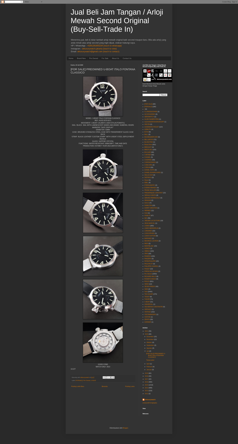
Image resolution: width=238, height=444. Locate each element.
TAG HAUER (148, 294)
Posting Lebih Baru (77, 386)
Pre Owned (93, 58)
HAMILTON (148, 205)
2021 (146, 331)
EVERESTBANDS (150, 188)
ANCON (147, 124)
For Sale (105, 58)
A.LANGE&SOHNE (150, 111)
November (150, 339)
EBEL (146, 182)
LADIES (147, 226)
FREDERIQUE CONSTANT (153, 193)
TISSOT (147, 297)
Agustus (149, 348)
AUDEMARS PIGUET (151, 127)
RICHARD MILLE (150, 276)
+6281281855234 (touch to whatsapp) (104, 45)
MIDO (146, 243)
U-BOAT (93, 380)
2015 (146, 385)
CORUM (147, 167)
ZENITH (147, 319)
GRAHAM (147, 200)
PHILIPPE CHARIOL (151, 266)
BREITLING (148, 150)
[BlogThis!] (106, 377)
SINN (146, 289)
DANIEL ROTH (149, 170)
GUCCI (146, 203)
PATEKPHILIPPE (150, 261)
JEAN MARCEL (149, 223)
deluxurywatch (150, 399)
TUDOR (147, 299)
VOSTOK (147, 317)
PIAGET (147, 269)
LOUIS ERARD (149, 233)
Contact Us (127, 58)
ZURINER (147, 322)
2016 (146, 382)
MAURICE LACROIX (151, 241)
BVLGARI (147, 152)
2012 (146, 394)
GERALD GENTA (150, 195)
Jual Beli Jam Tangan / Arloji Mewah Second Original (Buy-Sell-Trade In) (117, 20)
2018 (146, 376)
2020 (146, 334)
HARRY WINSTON (150, 208)
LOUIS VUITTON (150, 236)
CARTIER (147, 155)
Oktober (149, 342)
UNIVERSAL (148, 304)
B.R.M (146, 132)
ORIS (146, 253)
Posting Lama (129, 386)
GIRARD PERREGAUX (152, 198)
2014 (146, 388)
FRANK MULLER (150, 190)
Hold (146, 213)
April (148, 364)
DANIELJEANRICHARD (152, 172)
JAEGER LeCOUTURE (152, 221)
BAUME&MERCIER (151, 137)
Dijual (146, 180)
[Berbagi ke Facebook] (111, 377)
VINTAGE (147, 312)
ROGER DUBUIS (150, 279)
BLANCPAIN (148, 142)
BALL (146, 134)
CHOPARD (148, 160)
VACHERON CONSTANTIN (153, 307)
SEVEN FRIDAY (149, 286)
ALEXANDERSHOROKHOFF (154, 122)
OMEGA (147, 251)
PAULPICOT (148, 264)
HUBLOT (147, 215)
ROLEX (146, 281)
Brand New (81, 58)
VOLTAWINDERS (150, 314)
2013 (146, 391)
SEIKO (146, 284)
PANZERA (147, 259)
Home (71, 58)
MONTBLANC (149, 246)
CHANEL (147, 157)
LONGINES (148, 231)
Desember (150, 336)
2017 (146, 379)
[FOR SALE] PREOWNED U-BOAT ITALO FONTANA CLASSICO (155, 355)
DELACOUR (148, 175)
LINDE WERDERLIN (151, 228)
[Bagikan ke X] (108, 377)
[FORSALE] (79, 380)
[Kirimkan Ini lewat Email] (104, 377)
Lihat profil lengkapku (150, 403)
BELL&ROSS (148, 139)
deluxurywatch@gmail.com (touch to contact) (98, 51)
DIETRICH (147, 177)
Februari (149, 367)
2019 (146, 373)
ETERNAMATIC (149, 185)
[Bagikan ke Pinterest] (113, 377)
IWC (145, 218)
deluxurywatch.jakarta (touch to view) (99, 48)
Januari (149, 370)
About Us (115, 58)
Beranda (105, 386)
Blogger (125, 428)
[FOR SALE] (148, 104)
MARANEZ (148, 238)
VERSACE (148, 309)
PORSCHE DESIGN (151, 271)
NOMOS (147, 248)
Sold (146, 291)
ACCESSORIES (149, 114)
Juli (148, 351)
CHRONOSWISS (150, 162)
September (150, 345)
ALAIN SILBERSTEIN (151, 119)
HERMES (147, 210)
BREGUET (148, 147)
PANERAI (147, 256)
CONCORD (148, 165)
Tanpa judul (150, 360)
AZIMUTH (147, 129)
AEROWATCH (149, 117)
